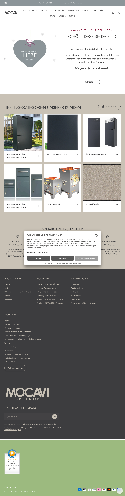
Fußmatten (75, 292)
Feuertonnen (75, 299)
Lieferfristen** (9, 350)
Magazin (7, 296)
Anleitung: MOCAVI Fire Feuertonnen (51, 303)
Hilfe (19, 430)
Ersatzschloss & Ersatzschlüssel (48, 284)
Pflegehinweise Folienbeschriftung (49, 292)
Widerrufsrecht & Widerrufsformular (17, 332)
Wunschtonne (76, 296)
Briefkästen (75, 284)
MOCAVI (9, 256)
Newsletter (8, 299)
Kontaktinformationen (36, 492)
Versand (29, 492)
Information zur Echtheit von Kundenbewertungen (22, 339)
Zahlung (7, 343)
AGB (25, 492)
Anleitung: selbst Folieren (46, 296)
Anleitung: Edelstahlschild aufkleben (50, 299)
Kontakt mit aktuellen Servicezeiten (17, 358)
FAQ (6, 288)
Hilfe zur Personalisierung (46, 288)
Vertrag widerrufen (15, 368)
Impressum (8, 320)
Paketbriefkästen (77, 288)
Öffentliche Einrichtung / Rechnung (17, 292)
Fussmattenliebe (17, 256)
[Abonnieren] (54, 416)
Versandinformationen (12, 347)
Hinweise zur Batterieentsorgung (16, 354)
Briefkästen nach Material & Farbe (83, 303)
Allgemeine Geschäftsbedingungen (17, 335)
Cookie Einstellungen (12, 328)
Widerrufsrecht (18, 492)
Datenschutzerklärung (12, 324)
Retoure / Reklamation (12, 362)
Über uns (7, 284)
